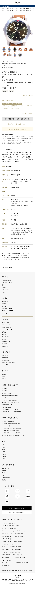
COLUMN (4, 454)
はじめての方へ (5, 322)
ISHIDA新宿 (4, 388)
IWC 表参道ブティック (7, 405)
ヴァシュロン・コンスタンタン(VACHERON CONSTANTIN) (15, 563)
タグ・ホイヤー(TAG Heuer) (19, 557)
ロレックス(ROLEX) (17, 555)
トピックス (4, 292)
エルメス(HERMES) (6, 541)
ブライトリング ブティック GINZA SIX (10, 402)
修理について (5, 346)
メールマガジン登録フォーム (16, 508)
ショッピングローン (6, 327)
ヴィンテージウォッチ (7, 308)
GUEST (3, 459)
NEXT (31, 30)
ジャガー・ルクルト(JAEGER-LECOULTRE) (11, 547)
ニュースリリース (6, 477)
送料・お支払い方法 (6, 325)
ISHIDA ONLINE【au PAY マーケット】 (10, 426)
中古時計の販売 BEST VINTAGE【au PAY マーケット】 (14, 430)
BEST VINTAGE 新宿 (6, 407)
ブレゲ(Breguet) (20, 531)
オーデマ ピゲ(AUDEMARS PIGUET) (10, 528)
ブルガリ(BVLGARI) (6, 533)
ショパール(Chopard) (19, 536)
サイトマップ (29, 570)
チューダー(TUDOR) (6, 560)
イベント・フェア (5, 287)
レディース (4, 313)
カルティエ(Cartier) (18, 533)
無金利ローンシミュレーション (17, 124)
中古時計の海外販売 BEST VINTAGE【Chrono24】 (13, 435)
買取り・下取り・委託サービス (8, 362)
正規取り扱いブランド (7, 280)
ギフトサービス (5, 336)
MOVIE (3, 449)
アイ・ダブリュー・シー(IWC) (8, 544)
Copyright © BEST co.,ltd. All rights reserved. (17, 583)
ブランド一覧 (5, 301)
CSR (3, 475)
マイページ (5, 371)
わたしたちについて (8, 465)
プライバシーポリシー (20, 570)
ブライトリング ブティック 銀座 (9, 400)
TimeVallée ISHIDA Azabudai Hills (10, 395)
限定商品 (4, 306)
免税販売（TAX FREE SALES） (8, 339)
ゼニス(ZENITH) (5, 565)
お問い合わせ (5, 355)
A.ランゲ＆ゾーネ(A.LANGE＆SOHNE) (10, 525)
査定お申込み (5, 365)
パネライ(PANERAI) (16, 549)
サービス (4, 473)
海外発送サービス (6, 341)
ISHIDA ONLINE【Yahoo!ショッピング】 (11, 423)
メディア (4, 441)
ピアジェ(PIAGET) (6, 555)
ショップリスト (5, 289)
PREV (3, 30)
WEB (3, 444)
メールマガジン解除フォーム (16, 513)
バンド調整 (4, 344)
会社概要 (4, 470)
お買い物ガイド (6, 319)
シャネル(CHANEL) (6, 536)
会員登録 (4, 374)
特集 (3, 285)
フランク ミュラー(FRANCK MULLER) (10, 539)
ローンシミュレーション (7, 329)
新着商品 (4, 304)
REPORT (4, 456)
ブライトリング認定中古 (7, 311)
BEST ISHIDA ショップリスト (11, 385)
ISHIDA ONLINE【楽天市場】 (8, 421)
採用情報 (4, 480)
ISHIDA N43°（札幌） (6, 393)
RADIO (3, 452)
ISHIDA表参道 (5, 390)
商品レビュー (5, 379)
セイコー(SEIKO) (6, 557)
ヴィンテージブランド (7, 282)
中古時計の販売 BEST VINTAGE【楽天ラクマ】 (12, 433)
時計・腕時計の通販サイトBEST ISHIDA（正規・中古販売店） (17, 9)
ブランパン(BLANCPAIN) (7, 531)
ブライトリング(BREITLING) (8, 523)
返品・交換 (4, 334)
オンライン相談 (5, 360)
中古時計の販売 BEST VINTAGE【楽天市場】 (11, 428)
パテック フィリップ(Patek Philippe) (10, 552)
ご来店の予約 (5, 358)
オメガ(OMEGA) (5, 549)
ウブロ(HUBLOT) (18, 541)
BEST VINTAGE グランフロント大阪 (11, 104)
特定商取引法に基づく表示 (8, 570)
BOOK (3, 447)
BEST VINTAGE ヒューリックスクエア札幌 (11, 412)
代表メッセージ (5, 468)
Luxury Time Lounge (7, 398)
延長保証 (4, 332)
